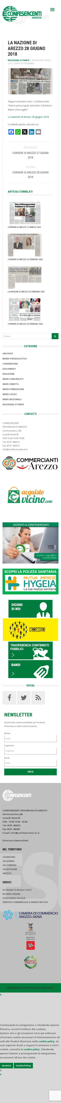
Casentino (9, 856)
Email (6, 758)
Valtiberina (10, 865)
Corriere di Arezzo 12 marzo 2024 (24, 227)
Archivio (8, 353)
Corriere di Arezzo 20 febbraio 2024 (25, 324)
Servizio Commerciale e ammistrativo (25, 902)
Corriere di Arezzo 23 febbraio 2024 (25, 259)
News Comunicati (13, 378)
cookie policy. (32, 1049)
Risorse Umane (11, 893)
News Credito (11, 384)
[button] (52, 9)
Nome (7, 733)
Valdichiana (10, 869)
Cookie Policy (23, 1065)
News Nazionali (12, 399)
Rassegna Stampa (18, 60)
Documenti (9, 368)
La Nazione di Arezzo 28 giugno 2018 (28, 116)
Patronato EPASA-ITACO (17, 889)
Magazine (8, 373)
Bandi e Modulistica (15, 358)
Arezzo (7, 873)
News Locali (10, 394)
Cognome (9, 745)
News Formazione (13, 389)
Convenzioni (10, 363)
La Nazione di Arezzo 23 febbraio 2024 (26, 291)
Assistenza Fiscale (14, 898)
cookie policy (47, 1041)
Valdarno (8, 861)
